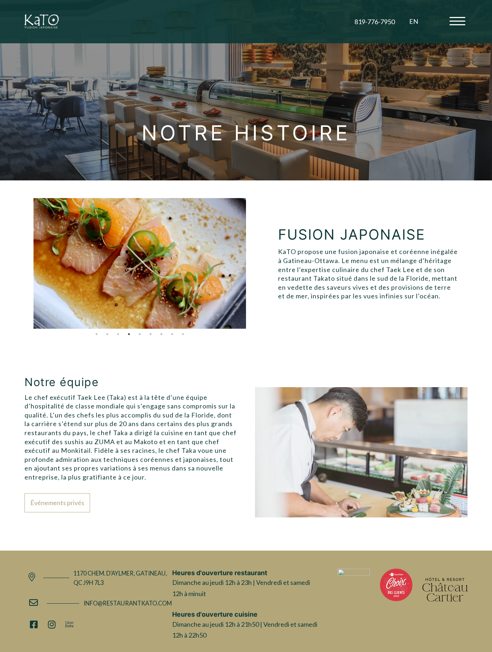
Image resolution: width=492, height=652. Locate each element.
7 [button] (161, 334)
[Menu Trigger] (458, 21)
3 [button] (118, 334)
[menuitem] (413, 21)
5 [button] (139, 334)
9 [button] (183, 334)
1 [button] (96, 334)
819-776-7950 (374, 22)
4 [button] (129, 334)
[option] (139, 263)
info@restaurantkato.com (128, 603)
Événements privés (57, 503)
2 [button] (107, 334)
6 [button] (150, 334)
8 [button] (172, 334)
